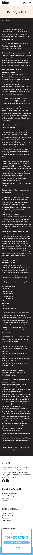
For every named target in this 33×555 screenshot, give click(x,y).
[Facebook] (3, 480)
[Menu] (30, 3)
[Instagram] (7, 480)
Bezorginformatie (7, 515)
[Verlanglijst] (24, 3)
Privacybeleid (6, 500)
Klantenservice (6, 513)
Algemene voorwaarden (9, 493)
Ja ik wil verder (16, 542)
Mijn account (6, 498)
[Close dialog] (30, 530)
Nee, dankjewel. (17, 547)
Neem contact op (7, 520)
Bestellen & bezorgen (8, 496)
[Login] (21, 3)
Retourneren (6, 518)
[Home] (2, 20)
